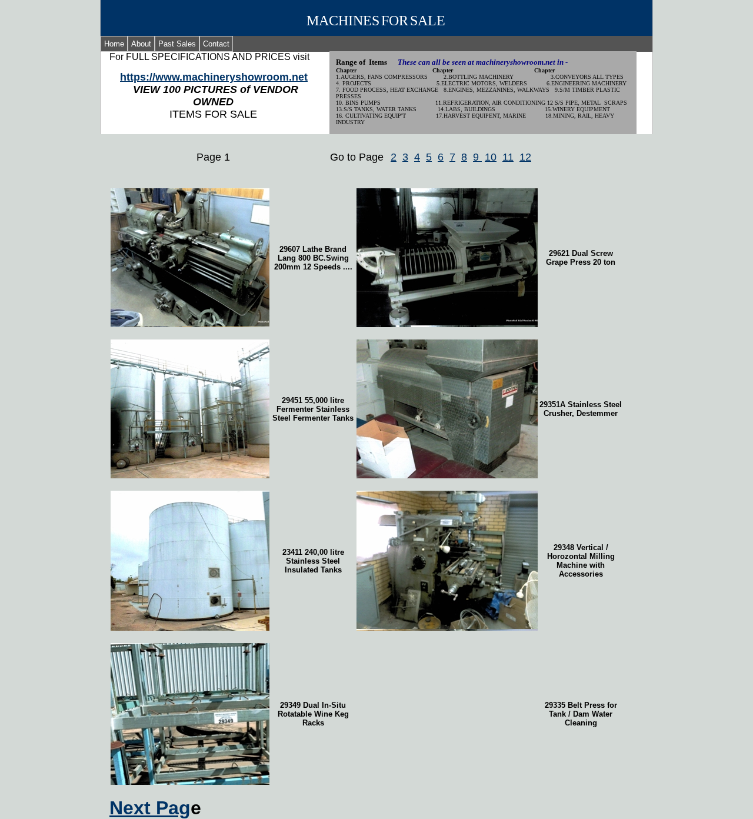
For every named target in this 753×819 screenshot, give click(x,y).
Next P (150, 807)
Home (114, 43)
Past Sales (177, 43)
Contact (216, 43)
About (141, 43)
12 (525, 157)
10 (491, 157)
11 (508, 157)
